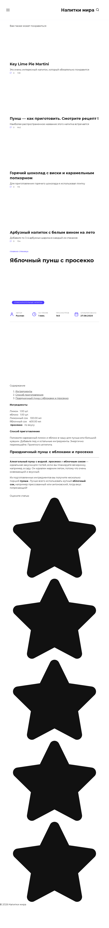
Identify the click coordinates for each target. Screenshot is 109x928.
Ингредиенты (23, 391)
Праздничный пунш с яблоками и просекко (42, 398)
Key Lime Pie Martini (29, 64)
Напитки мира (77, 10)
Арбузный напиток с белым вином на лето (52, 232)
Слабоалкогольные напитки (28, 302)
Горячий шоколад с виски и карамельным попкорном (52, 175)
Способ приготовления (29, 394)
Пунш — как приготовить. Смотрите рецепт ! (54, 118)
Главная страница (19, 252)
